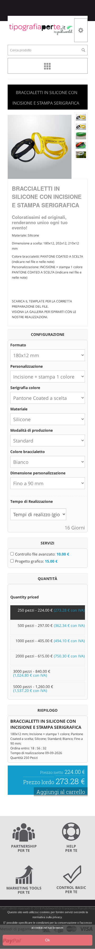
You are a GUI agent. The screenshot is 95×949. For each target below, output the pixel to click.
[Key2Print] (41, 29)
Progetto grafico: (36, 561)
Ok (47, 940)
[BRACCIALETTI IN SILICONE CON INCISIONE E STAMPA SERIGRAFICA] (80, 116)
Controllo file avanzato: (42, 554)
